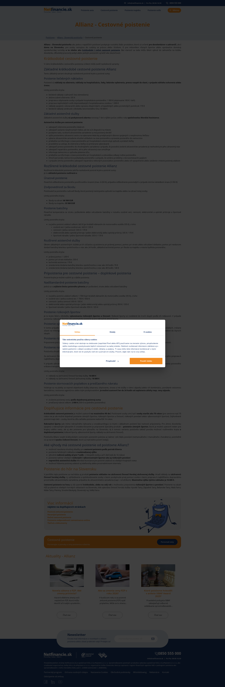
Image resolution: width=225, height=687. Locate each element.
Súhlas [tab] (77, 332)
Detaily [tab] (112, 332)
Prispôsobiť (111, 361)
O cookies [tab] (148, 332)
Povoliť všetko (146, 361)
